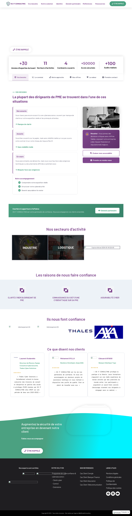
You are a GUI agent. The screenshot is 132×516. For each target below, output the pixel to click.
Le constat (39, 77)
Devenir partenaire (73, 4)
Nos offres (76, 77)
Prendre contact (111, 77)
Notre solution (47, 4)
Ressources (100, 4)
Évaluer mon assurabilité (102, 153)
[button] (14, 247)
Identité (59, 4)
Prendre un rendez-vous (102, 160)
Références (87, 4)
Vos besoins (33, 4)
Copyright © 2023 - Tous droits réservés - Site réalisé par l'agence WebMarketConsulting (66, 513)
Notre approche (58, 77)
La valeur (92, 77)
